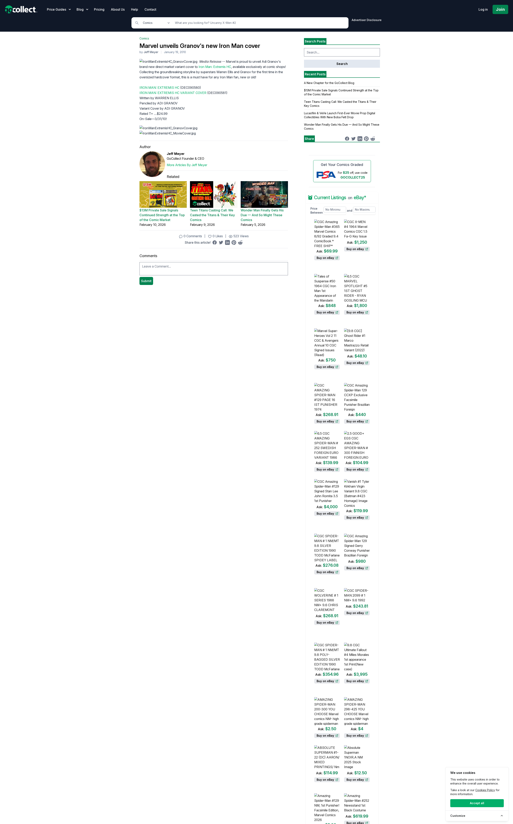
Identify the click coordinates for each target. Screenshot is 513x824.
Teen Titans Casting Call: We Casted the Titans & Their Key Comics (212, 215)
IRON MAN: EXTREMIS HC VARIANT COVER (172, 93)
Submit (146, 281)
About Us (118, 9)
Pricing (99, 9)
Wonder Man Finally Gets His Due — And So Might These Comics (262, 215)
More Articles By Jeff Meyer (187, 165)
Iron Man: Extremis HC (215, 67)
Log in (483, 9)
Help (134, 9)
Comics (144, 38)
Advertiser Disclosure (367, 20)
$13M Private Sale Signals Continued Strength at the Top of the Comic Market (162, 215)
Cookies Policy (485, 790)
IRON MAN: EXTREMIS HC (159, 88)
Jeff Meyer (151, 52)
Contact (150, 9)
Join (500, 9)
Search (342, 64)
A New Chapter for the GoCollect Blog (329, 83)
